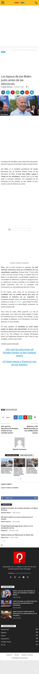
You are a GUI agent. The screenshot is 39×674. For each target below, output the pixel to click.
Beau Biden (18, 302)
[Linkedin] (22, 92)
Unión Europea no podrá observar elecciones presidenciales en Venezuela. (25, 603)
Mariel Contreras (7, 87)
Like (35, 498)
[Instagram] (15, 577)
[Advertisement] (19, 26)
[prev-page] (18, 479)
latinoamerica (5, 638)
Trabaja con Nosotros (27, 655)
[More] (35, 417)
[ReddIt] (27, 92)
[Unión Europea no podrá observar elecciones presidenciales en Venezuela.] (6, 604)
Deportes (3, 632)
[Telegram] (32, 92)
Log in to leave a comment (9, 487)
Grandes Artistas (6, 642)
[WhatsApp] (17, 92)
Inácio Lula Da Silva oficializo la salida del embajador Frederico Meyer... (24, 593)
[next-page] (21, 479)
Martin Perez (4, 537)
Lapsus (14, 409)
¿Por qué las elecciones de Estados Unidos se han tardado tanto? (9, 429)
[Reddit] (20, 577)
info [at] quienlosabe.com (23, 573)
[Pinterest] (13, 92)
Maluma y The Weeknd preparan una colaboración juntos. (31, 429)
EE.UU (7, 50)
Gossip (3, 635)
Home (2, 50)
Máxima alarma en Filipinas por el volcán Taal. (17, 535)
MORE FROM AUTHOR (26, 455)
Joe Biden (8, 409)
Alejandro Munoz (6, 512)
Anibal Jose (4, 530)
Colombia (29, 466)
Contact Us (9, 655)
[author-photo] (19, 442)
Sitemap (17, 655)
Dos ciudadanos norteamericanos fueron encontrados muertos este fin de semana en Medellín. (32, 470)
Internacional (5, 629)
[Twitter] (8, 92)
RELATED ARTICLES (12, 455)
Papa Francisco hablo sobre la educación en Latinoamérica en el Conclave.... (25, 613)
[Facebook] (3, 92)
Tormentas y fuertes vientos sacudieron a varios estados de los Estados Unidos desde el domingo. (6, 470)
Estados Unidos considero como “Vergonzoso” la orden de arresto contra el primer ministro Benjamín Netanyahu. (19, 471)
